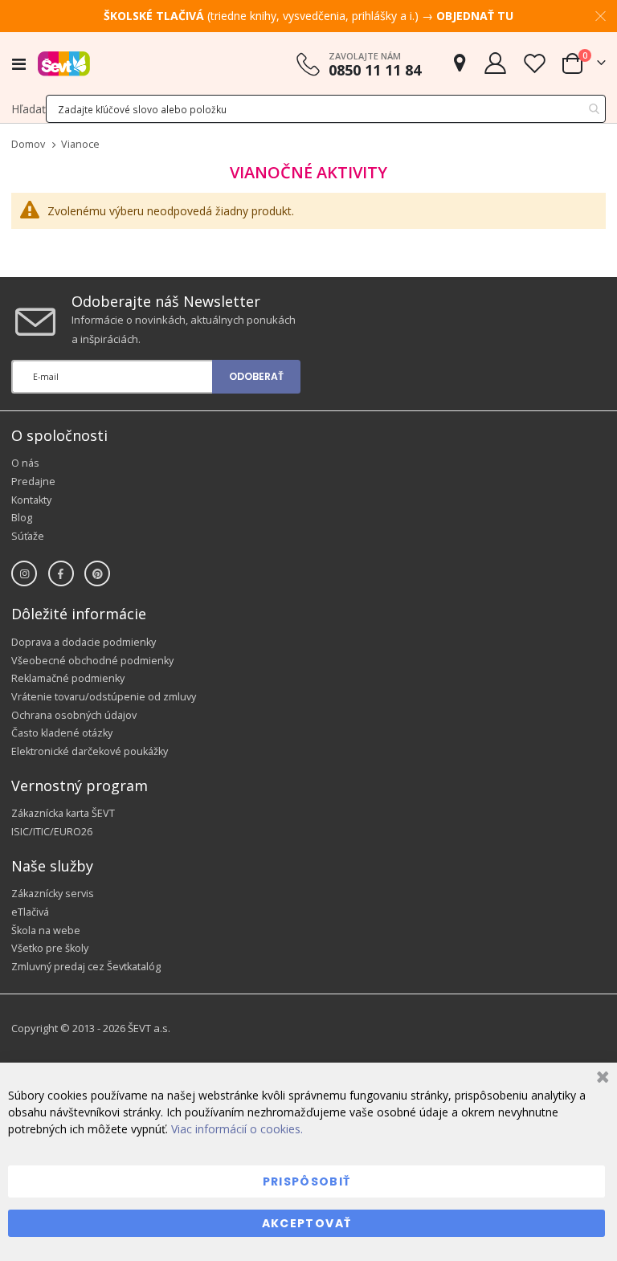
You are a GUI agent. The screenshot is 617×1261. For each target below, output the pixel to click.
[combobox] (326, 109)
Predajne (33, 481)
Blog (21, 517)
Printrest (97, 573)
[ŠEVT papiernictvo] (64, 63)
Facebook (61, 573)
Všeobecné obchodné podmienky (92, 660)
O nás (25, 463)
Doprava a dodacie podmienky (83, 642)
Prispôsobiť (307, 1181)
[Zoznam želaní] (534, 63)
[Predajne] (459, 63)
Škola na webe (45, 930)
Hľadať (28, 108)
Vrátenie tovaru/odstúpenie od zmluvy (103, 697)
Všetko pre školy (49, 948)
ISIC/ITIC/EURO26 (51, 832)
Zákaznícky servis (52, 893)
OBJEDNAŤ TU (474, 15)
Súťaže (27, 536)
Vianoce (80, 145)
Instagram (24, 573)
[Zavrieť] (600, 1079)
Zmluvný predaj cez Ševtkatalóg (86, 966)
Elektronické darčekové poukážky (89, 751)
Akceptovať (307, 1223)
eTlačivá (30, 912)
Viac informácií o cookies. (237, 1129)
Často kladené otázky (61, 733)
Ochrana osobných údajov (74, 715)
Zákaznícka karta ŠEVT (63, 813)
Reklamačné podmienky (68, 678)
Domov (28, 144)
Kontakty (31, 500)
